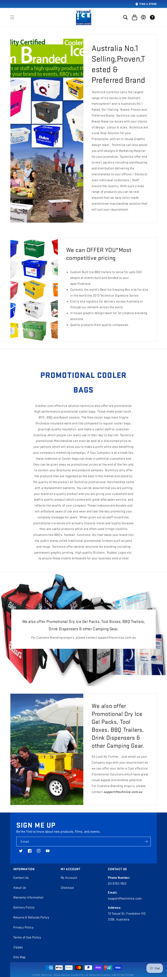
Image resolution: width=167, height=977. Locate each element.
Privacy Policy (23, 927)
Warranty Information (28, 897)
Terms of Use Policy (27, 937)
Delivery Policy (24, 907)
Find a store (148, 4)
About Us (19, 887)
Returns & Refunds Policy (31, 917)
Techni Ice (46, 975)
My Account (69, 877)
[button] (12, 17)
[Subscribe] (146, 841)
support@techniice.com (125, 898)
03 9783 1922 (117, 883)
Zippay (18, 947)
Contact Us (21, 877)
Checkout (67, 887)
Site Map (19, 957)
